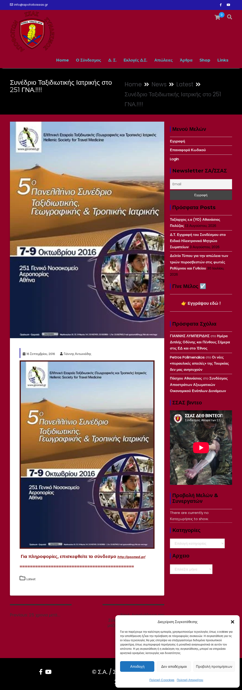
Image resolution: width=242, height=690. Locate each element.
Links (223, 60)
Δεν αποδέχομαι (174, 666)
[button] (232, 621)
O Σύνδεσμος (88, 60)
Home (62, 60)
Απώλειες (163, 60)
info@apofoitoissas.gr (31, 4)
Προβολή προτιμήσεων (214, 666)
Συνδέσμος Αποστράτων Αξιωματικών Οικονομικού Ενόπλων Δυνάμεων (199, 384)
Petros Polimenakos (187, 357)
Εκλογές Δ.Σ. (135, 60)
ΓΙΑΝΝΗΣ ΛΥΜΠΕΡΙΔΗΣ (190, 335)
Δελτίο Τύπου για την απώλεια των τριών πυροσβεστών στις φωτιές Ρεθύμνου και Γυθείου (199, 262)
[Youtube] (228, 5)
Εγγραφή (177, 141)
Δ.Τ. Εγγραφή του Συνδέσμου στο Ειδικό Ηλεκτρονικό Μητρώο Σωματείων (198, 241)
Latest (30, 579)
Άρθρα (186, 60)
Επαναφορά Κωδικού (188, 149)
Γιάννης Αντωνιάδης (77, 354)
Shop (204, 60)
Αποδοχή (137, 666)
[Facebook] (221, 5)
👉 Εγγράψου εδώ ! (201, 303)
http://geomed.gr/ (131, 557)
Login (174, 158)
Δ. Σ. (112, 60)
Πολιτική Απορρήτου (190, 680)
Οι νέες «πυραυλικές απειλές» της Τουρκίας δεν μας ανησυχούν (199, 363)
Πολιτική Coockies (161, 680)
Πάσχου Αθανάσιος (186, 378)
